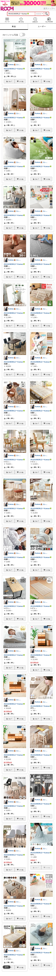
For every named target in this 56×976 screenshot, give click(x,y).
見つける (21, 20)
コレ (9, 81)
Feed (7, 20)
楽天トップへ (49, 8)
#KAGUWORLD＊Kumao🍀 (14, 69)
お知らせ (35, 20)
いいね (21, 81)
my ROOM (49, 20)
